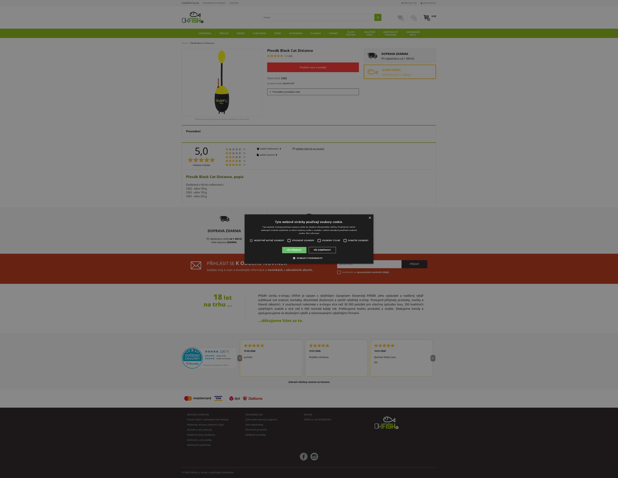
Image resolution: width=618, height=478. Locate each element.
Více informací (312, 233)
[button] (309, 258)
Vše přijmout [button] (294, 250)
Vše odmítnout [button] (322, 250)
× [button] (370, 218)
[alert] (309, 239)
